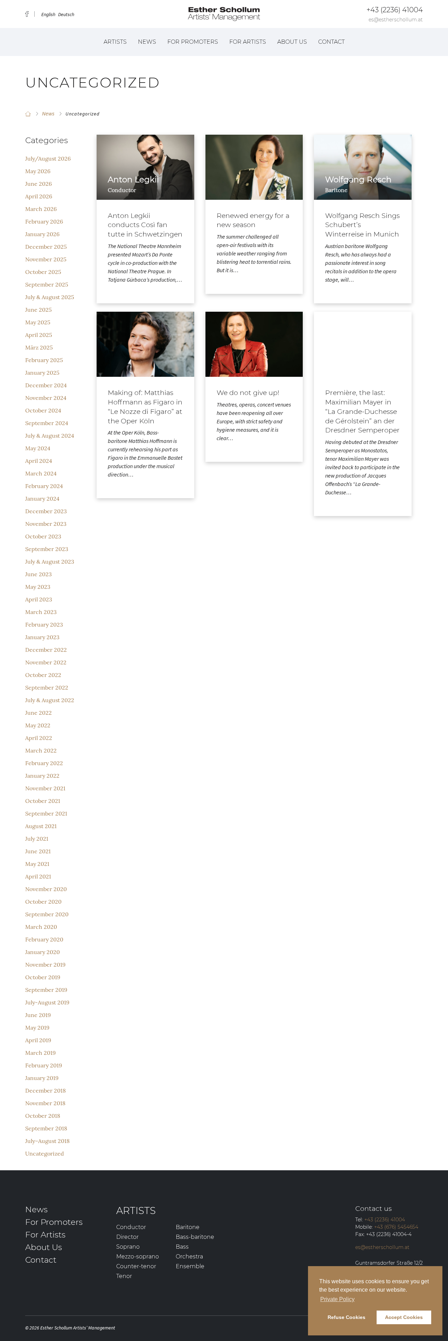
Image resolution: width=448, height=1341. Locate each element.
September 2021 (46, 813)
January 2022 (42, 775)
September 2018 (46, 1128)
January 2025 (42, 372)
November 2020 (46, 888)
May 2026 (37, 171)
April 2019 (38, 1040)
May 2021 (37, 863)
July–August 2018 (47, 1140)
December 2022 (46, 649)
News (147, 41)
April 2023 (38, 599)
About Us (292, 41)
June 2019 (38, 1014)
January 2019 (41, 1077)
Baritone (188, 1227)
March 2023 (41, 611)
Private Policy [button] (337, 1299)
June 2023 (38, 574)
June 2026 (38, 183)
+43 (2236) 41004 (394, 9)
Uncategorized (44, 1153)
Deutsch (66, 14)
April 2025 (38, 334)
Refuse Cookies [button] (346, 1317)
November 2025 (45, 259)
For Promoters (192, 41)
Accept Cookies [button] (404, 1317)
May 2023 (37, 586)
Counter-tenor (136, 1266)
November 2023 (45, 523)
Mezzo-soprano (137, 1256)
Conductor (131, 1227)
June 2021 (38, 851)
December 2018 (45, 1090)
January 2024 (42, 498)
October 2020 (43, 901)
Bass (182, 1246)
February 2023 (44, 624)
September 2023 (46, 548)
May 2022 (37, 725)
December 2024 (46, 385)
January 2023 (42, 637)
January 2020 (42, 951)
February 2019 (43, 1065)
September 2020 (47, 914)
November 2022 (45, 662)
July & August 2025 (49, 297)
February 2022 (44, 763)
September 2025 (46, 284)
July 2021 (36, 838)
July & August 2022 (49, 700)
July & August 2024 (49, 435)
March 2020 (41, 926)
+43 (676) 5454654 (396, 1227)
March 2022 (41, 750)
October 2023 (43, 536)
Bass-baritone (195, 1237)
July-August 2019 (47, 1002)
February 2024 (44, 485)
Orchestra (189, 1256)
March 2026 (41, 208)
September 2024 (46, 422)
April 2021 (38, 876)
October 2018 (42, 1115)
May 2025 (37, 322)
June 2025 (38, 309)
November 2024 (45, 397)
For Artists (247, 41)
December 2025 (46, 246)
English (48, 14)
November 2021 (45, 788)
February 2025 (44, 360)
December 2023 (46, 511)
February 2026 (44, 221)
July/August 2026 (48, 158)
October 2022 (43, 674)
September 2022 (46, 687)
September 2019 (46, 989)
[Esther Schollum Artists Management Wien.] (28, 114)
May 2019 (37, 1027)
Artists (115, 41)
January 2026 (42, 234)
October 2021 (42, 800)
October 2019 (42, 977)
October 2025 (43, 271)
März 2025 (39, 347)
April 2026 (38, 196)
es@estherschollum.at (396, 19)
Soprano (128, 1246)
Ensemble (190, 1266)
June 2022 (38, 712)
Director (127, 1237)
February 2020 (44, 939)
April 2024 (38, 460)
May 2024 (37, 448)
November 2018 (45, 1103)
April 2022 (38, 737)
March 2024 (41, 473)
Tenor (124, 1276)
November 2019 (45, 964)
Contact (331, 41)
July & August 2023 (49, 561)
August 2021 (41, 826)
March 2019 (40, 1052)
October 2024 (43, 410)
